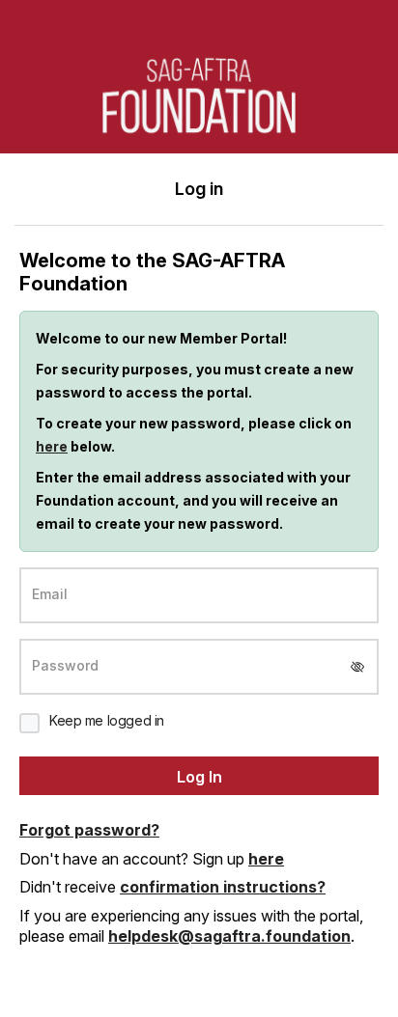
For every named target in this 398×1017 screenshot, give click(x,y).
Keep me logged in (106, 720)
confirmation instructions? (223, 886)
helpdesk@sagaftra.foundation (229, 936)
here (52, 446)
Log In (199, 776)
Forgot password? (89, 829)
